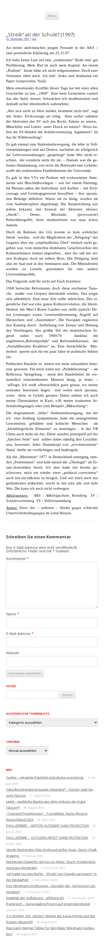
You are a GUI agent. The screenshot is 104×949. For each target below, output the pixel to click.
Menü (52, 16)
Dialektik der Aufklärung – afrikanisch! (35, 898)
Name (12, 614)
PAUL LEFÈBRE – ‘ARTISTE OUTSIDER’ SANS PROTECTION (47, 825)
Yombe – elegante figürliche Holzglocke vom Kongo (45, 777)
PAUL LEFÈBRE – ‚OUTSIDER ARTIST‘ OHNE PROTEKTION (47, 837)
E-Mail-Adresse (20, 633)
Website (12, 652)
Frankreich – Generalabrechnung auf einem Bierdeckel (48, 904)
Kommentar (17, 558)
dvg (34, 39)
